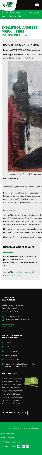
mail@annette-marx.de (25, 272)
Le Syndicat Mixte (12, 359)
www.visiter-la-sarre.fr (14, 413)
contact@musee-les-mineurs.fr (17, 320)
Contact (7, 326)
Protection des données (12, 437)
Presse (8, 342)
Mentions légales (9, 433)
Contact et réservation (11, 442)
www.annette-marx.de (12, 275)
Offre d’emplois (11, 355)
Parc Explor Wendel (12, 13)
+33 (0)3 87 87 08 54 (13, 316)
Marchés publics (11, 351)
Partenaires (9, 347)
